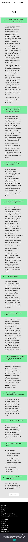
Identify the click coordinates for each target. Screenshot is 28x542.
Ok (14, 539)
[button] (14, 2)
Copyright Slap (6, 2)
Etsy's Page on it (9, 437)
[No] (26, 537)
